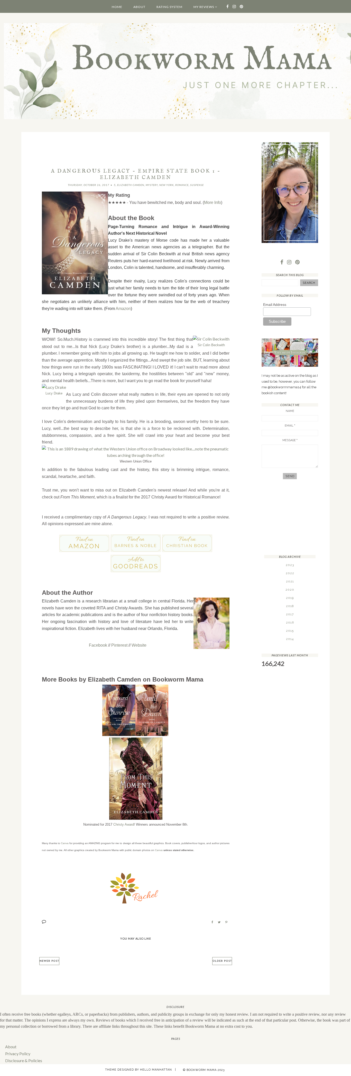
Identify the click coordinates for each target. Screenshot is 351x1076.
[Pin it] (226, 922)
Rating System (169, 7)
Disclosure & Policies (23, 1060)
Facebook (98, 645)
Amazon (123, 308)
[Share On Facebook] (212, 922)
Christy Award (123, 824)
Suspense (197, 184)
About (139, 7)
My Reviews (203, 7)
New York (166, 184)
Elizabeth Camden (130, 184)
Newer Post (49, 961)
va (161, 850)
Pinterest (119, 645)
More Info (212, 202)
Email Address (274, 305)
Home (117, 7)
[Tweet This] (219, 922)
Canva (65, 843)
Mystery (152, 184)
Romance (182, 184)
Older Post (222, 961)
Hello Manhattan (156, 1069)
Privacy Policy (17, 1053)
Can (157, 850)
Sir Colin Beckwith (211, 345)
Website (139, 645)
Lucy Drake (53, 393)
